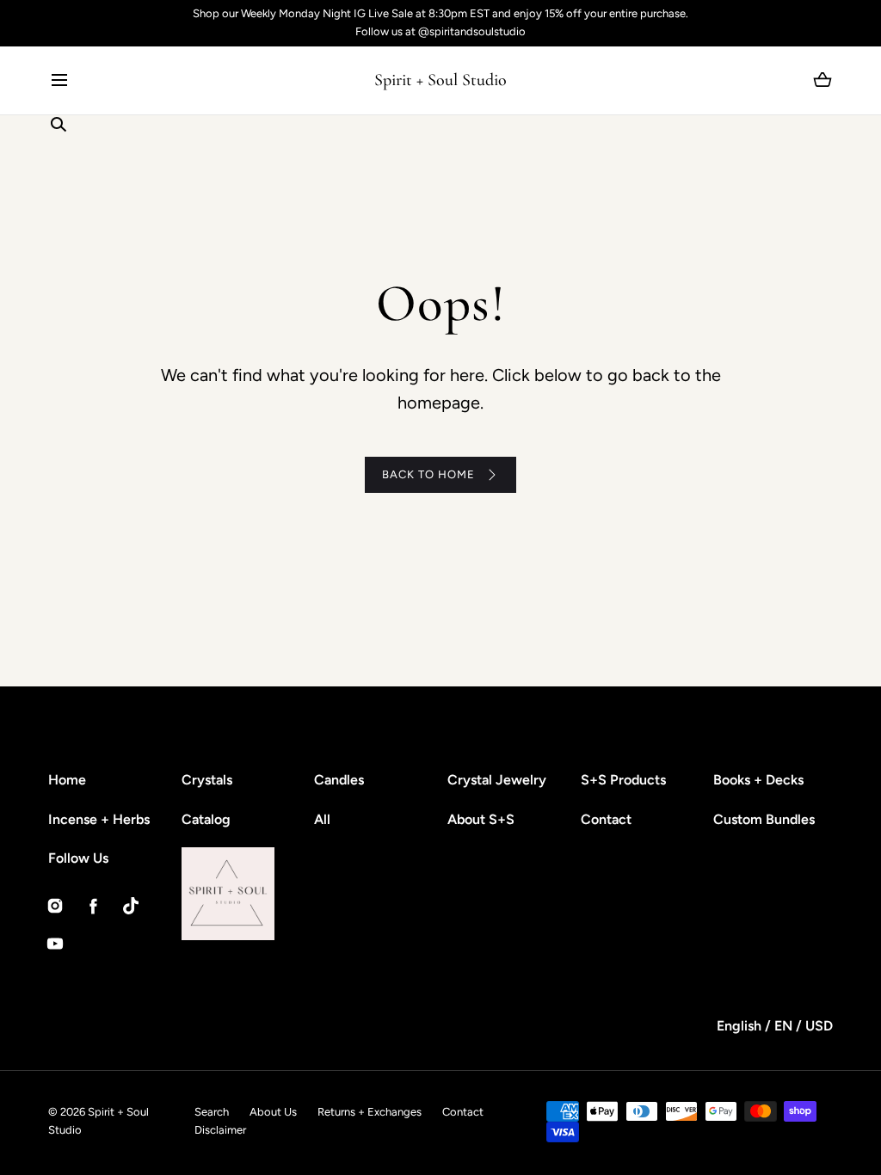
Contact (606, 819)
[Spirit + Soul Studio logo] (274, 893)
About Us (273, 1111)
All (322, 819)
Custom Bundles (764, 819)
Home (67, 780)
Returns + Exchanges (369, 1111)
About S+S (480, 819)
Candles (339, 780)
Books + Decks (758, 780)
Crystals (207, 780)
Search (211, 1111)
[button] (59, 80)
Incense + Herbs (99, 819)
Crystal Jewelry (496, 780)
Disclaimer (220, 1129)
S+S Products (623, 780)
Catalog (206, 819)
